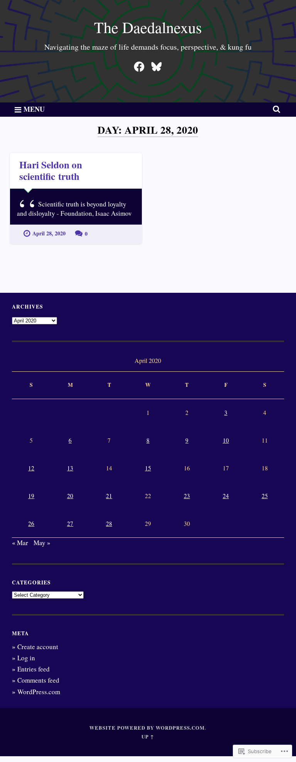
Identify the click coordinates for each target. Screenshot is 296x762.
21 (109, 496)
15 (148, 468)
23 (187, 496)
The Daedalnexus (148, 27)
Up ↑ (147, 736)
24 (226, 496)
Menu (34, 109)
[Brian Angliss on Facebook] (139, 64)
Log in (26, 657)
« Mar (20, 542)
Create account (37, 646)
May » (42, 542)
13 (70, 468)
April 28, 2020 (49, 233)
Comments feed (38, 680)
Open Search (275, 109)
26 (31, 523)
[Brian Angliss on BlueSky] (156, 64)
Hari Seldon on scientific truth (50, 170)
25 (265, 496)
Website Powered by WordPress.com (147, 727)
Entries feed (33, 669)
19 (31, 496)
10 (226, 440)
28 (109, 523)
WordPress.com (38, 691)
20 (70, 496)
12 (31, 468)
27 (70, 523)
